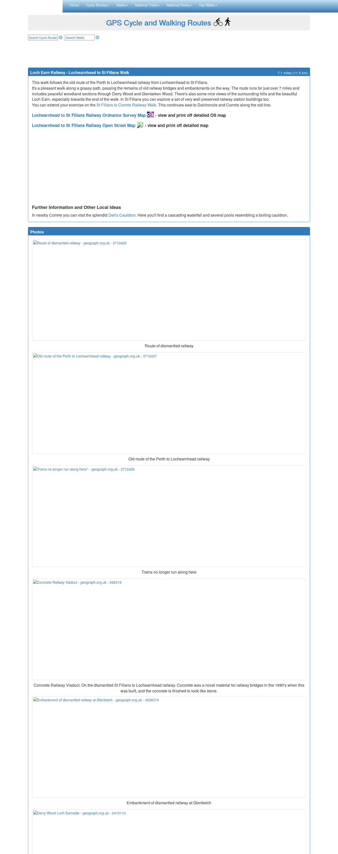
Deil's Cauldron (122, 215)
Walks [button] (120, 4)
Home (74, 4)
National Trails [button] (146, 4)
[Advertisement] (169, 54)
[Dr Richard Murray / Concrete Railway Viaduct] (169, 629)
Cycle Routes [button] (96, 4)
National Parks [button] (178, 4)
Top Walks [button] (207, 4)
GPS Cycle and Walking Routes (158, 22)
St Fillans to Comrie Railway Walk (126, 105)
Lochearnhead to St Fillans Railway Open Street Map (84, 125)
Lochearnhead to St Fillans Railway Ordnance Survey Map (89, 115)
